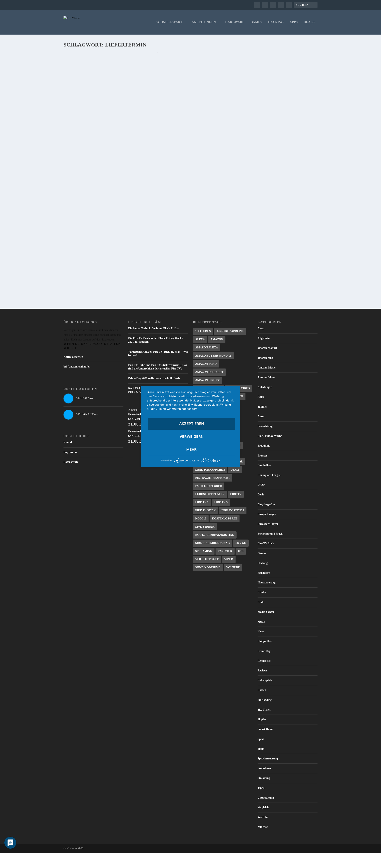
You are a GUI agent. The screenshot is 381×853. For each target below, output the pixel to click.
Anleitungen (204, 22)
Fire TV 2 (202, 502)
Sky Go (241, 543)
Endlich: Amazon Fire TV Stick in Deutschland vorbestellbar (128, 118)
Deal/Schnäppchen (210, 469)
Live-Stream (205, 526)
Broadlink (264, 445)
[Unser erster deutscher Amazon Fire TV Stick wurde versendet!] (158, 56)
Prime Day (264, 651)
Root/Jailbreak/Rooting (214, 534)
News (261, 631)
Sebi (74, 124)
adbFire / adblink (230, 331)
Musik (261, 621)
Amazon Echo (206, 363)
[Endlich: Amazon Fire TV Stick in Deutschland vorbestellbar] (158, 110)
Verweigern (191, 436)
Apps (294, 22)
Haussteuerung (266, 582)
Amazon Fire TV (207, 380)
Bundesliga (264, 465)
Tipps (261, 787)
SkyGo (262, 719)
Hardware (234, 22)
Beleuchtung (265, 426)
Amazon (217, 339)
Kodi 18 (200, 518)
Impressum (70, 452)
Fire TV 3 (221, 502)
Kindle (262, 592)
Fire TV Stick (205, 510)
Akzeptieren (191, 424)
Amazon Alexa (206, 347)
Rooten (262, 690)
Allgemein (264, 338)
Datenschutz (71, 461)
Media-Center (266, 611)
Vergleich (263, 807)
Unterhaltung (266, 797)
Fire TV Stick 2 (232, 510)
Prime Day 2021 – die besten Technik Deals (154, 378)
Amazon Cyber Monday (213, 355)
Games (256, 22)
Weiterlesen (80, 95)
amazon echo (265, 357)
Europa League (267, 514)
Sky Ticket (264, 709)
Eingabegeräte (266, 504)
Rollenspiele (265, 680)
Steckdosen (264, 768)
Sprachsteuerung (268, 758)
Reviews (262, 670)
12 (94, 124)
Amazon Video (266, 377)
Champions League (269, 475)
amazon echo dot (209, 371)
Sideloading (265, 699)
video (228, 559)
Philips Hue (265, 641)
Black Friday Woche (270, 435)
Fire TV (235, 494)
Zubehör (263, 826)
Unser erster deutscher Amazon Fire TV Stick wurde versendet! (130, 64)
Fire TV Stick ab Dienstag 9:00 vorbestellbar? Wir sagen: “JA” (126, 168)
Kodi (261, 602)
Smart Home (265, 729)
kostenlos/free (224, 518)
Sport (261, 739)
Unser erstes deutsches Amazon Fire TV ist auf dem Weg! (122, 262)
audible (262, 406)
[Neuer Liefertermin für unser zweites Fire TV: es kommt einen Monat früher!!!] (158, 204)
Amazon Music (266, 367)
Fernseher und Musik (270, 533)
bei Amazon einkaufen (77, 366)
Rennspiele (264, 660)
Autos (261, 416)
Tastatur (225, 551)
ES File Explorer (208, 486)
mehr (191, 449)
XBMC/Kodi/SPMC (207, 567)
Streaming (203, 551)
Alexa (200, 339)
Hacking (276, 22)
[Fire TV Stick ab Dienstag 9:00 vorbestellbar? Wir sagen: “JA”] (156, 159)
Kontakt (69, 442)
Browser (262, 455)
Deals (309, 22)
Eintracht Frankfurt (212, 477)
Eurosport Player (209, 494)
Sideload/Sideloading (212, 543)
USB (240, 551)
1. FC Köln (203, 331)
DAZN (261, 484)
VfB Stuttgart (206, 559)
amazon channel (267, 347)
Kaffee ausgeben (73, 356)
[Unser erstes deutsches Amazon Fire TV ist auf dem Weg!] (158, 253)
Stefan (75, 70)
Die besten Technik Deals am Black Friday (153, 328)
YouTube (233, 567)
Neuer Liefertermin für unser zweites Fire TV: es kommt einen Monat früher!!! (144, 212)
